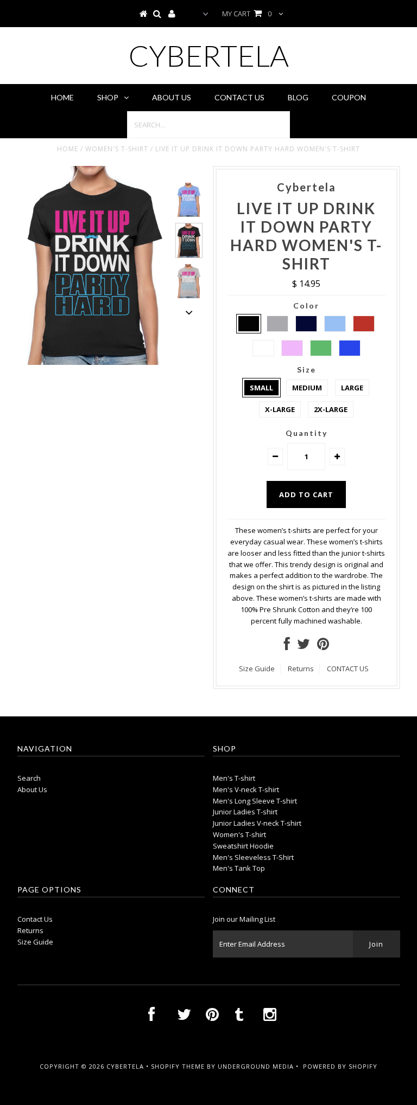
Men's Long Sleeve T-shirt (255, 801)
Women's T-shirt (116, 148)
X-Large (280, 409)
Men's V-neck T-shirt (246, 789)
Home (62, 97)
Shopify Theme (178, 1066)
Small (261, 388)
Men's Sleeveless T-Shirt (253, 857)
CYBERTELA (209, 55)
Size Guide (257, 668)
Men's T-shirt (234, 778)
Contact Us (239, 97)
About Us (171, 97)
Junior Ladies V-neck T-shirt (257, 823)
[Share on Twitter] (303, 646)
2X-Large (331, 409)
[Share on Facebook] (287, 646)
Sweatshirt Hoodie (243, 846)
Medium (307, 388)
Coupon (349, 97)
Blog (298, 97)
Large (352, 388)
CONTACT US (348, 668)
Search (29, 778)
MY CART (246, 13)
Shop (107, 97)
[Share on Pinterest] (323, 646)
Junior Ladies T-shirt (245, 812)
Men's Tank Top (239, 868)
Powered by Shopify (340, 1066)
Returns (301, 668)
